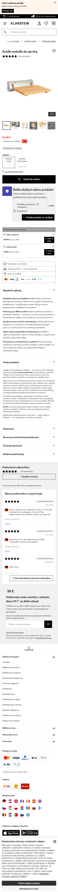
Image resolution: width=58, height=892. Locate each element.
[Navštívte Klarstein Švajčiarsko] (16, 801)
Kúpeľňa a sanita (31, 41)
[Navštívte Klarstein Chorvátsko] (22, 808)
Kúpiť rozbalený (12, 234)
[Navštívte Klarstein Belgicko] (4, 815)
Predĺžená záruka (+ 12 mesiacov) (28, 205)
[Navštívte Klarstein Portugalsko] (16, 815)
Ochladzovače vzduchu (12, 705)
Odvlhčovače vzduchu (11, 673)
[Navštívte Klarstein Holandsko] (10, 815)
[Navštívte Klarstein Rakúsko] (10, 801)
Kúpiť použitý (11, 247)
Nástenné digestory (10, 710)
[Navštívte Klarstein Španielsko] (34, 801)
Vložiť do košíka (31, 179)
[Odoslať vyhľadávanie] (5, 32)
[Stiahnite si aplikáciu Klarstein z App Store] (11, 833)
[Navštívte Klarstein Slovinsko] (22, 815)
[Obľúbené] (46, 23)
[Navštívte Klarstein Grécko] (28, 815)
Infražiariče (7, 689)
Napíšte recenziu (30, 476)
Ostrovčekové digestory (12, 678)
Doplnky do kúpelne (49, 41)
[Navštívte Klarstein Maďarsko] (10, 808)
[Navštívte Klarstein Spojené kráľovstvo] (40, 801)
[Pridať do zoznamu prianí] (54, 50)
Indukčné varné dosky (11, 715)
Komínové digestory (10, 683)
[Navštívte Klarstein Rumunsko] (28, 808)
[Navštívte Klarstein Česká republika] (4, 808)
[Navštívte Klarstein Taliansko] (28, 801)
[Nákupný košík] (54, 23)
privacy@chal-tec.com (43, 638)
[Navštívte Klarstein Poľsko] (16, 808)
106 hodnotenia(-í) (24, 56)
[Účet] (39, 23)
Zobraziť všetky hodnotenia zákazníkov (32, 578)
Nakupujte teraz (8, 11)
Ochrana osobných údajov (15, 632)
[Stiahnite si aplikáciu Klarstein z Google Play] (30, 833)
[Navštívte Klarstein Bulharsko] (34, 808)
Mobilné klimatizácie (11, 667)
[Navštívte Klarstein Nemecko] (4, 801)
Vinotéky (6, 662)
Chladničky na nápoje (11, 699)
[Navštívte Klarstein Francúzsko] (22, 801)
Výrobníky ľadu (8, 694)
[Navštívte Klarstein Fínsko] (40, 808)
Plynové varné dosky (10, 721)
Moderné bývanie (13, 41)
